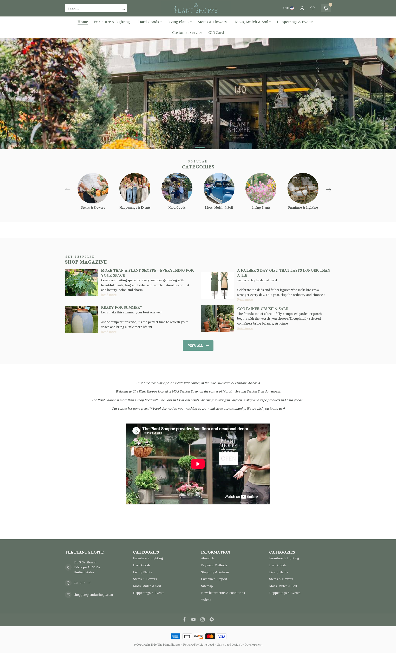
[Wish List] (312, 8)
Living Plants (178, 21)
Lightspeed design (228, 644)
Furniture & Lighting (112, 21)
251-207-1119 (82, 583)
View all (195, 345)
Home (83, 21)
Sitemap (207, 586)
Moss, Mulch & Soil (251, 21)
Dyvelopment (253, 644)
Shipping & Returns (215, 572)
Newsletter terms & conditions (223, 593)
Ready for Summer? (121, 307)
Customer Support (214, 579)
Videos (206, 600)
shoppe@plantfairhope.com (93, 595)
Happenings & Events (295, 21)
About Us (207, 558)
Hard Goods (148, 21)
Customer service (187, 32)
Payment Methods (214, 565)
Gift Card (216, 32)
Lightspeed (206, 644)
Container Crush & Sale (262, 309)
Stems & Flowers (212, 21)
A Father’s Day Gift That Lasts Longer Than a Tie (283, 272)
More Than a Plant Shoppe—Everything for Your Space (147, 272)
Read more (109, 295)
